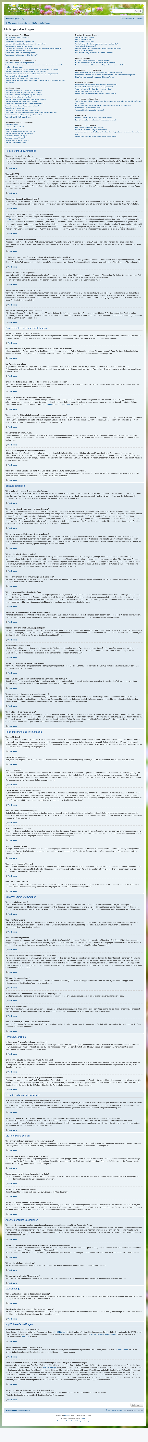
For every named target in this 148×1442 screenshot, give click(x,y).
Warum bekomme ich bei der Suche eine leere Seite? (93, 89)
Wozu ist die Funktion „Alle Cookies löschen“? (21, 55)
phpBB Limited (49, 405)
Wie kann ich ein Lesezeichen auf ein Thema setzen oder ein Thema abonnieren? (103, 105)
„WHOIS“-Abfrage (49, 1368)
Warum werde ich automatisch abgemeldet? (20, 53)
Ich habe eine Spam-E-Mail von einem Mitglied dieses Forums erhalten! (100, 65)
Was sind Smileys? (12, 129)
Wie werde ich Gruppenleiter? (85, 46)
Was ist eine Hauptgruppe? (84, 50)
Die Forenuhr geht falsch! (14, 67)
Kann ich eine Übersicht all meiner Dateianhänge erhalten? (95, 120)
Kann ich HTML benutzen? (14, 127)
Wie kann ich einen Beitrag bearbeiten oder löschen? (23, 92)
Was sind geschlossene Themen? (17, 140)
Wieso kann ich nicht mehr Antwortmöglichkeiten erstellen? (25, 99)
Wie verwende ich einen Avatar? (16, 76)
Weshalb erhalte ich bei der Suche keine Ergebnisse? (94, 87)
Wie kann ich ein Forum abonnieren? (88, 108)
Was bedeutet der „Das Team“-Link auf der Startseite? (94, 53)
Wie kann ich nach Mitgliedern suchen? (89, 91)
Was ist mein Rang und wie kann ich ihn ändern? (22, 78)
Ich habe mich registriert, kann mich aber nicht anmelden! (25, 44)
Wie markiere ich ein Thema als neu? (18, 117)
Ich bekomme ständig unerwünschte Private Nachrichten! (95, 63)
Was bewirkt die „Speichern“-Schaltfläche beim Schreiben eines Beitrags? (31, 112)
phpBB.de (66, 405)
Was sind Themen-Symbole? (15, 142)
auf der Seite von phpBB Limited (103, 1334)
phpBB (66, 1415)
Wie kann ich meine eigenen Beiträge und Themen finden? (95, 93)
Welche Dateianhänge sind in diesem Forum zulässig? (94, 117)
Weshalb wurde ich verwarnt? (15, 108)
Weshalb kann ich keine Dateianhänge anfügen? (22, 106)
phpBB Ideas (123, 1350)
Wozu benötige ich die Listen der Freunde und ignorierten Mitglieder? (99, 72)
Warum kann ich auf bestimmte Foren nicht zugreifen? (24, 104)
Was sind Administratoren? (84, 37)
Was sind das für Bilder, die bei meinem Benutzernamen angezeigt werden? (31, 74)
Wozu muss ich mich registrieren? (17, 37)
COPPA (8, 219)
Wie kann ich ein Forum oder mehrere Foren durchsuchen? (96, 85)
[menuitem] (21, 18)
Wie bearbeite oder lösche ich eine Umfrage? (21, 101)
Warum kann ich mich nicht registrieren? (19, 41)
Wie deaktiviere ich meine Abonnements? (89, 110)
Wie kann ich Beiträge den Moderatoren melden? (22, 110)
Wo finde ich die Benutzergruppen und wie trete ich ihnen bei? (96, 44)
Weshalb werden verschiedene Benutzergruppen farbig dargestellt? (98, 48)
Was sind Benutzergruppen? (85, 41)
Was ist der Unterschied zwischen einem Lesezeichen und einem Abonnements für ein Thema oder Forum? (108, 102)
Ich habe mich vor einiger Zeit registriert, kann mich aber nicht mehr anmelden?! (33, 48)
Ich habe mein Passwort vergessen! (18, 50)
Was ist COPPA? (11, 39)
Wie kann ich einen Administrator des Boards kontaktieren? (95, 136)
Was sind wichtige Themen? (15, 138)
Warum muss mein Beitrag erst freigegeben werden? (23, 115)
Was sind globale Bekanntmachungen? (19, 133)
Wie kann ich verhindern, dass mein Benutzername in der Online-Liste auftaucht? (33, 65)
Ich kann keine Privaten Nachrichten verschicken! (92, 60)
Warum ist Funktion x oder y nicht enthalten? (91, 130)
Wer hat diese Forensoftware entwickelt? (89, 127)
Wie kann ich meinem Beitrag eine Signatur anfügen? (23, 95)
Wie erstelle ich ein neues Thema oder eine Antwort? (23, 90)
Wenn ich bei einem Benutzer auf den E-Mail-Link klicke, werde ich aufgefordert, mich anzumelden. (35, 81)
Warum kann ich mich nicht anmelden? (19, 46)
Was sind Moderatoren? (83, 39)
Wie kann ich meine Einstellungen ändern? (20, 63)
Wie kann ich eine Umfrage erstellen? (18, 97)
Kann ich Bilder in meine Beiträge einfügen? (20, 131)
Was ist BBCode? (11, 125)
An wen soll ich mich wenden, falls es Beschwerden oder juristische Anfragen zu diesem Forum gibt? (108, 133)
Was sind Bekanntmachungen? (16, 136)
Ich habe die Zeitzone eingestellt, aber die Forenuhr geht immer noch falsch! (32, 69)
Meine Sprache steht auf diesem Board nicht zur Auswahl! (25, 71)
